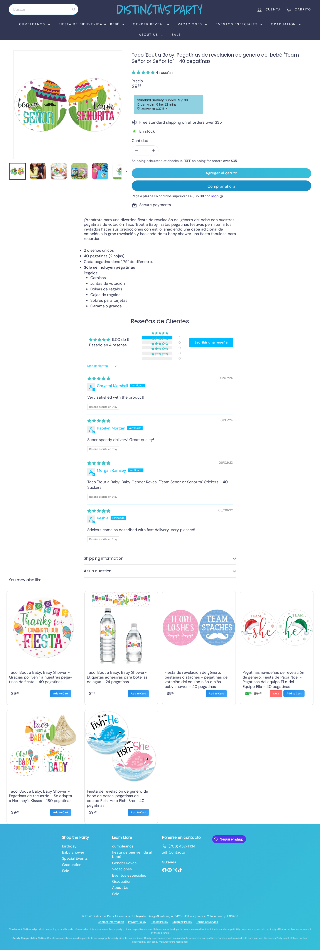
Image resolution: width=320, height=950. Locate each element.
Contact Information (111, 922)
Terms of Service (207, 922)
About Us (149, 35)
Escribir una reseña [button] (210, 342)
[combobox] (43, 9)
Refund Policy (159, 922)
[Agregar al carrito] (60, 693)
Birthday (69, 846)
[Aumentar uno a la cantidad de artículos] (153, 150)
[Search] (73, 9)
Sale (176, 35)
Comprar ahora (221, 186)
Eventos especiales (237, 24)
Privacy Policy (137, 922)
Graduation (284, 24)
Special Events (75, 858)
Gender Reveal (149, 24)
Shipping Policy (182, 922)
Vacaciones (191, 24)
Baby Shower (73, 852)
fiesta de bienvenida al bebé (90, 24)
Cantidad (140, 140)
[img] (98, 378)
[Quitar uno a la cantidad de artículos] (137, 150)
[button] (144, 72)
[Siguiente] (124, 171)
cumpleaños (33, 24)
